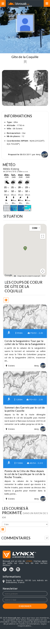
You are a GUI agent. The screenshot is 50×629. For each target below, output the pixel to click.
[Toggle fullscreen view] (42, 236)
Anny (38, 154)
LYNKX (29, 561)
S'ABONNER (25, 606)
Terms (44, 276)
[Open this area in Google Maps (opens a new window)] (8, 275)
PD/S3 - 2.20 (36, 333)
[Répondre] (47, 538)
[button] (25, 248)
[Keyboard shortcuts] (15, 276)
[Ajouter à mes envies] (25, 62)
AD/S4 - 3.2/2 (36, 463)
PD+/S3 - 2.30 (36, 399)
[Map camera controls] (42, 271)
